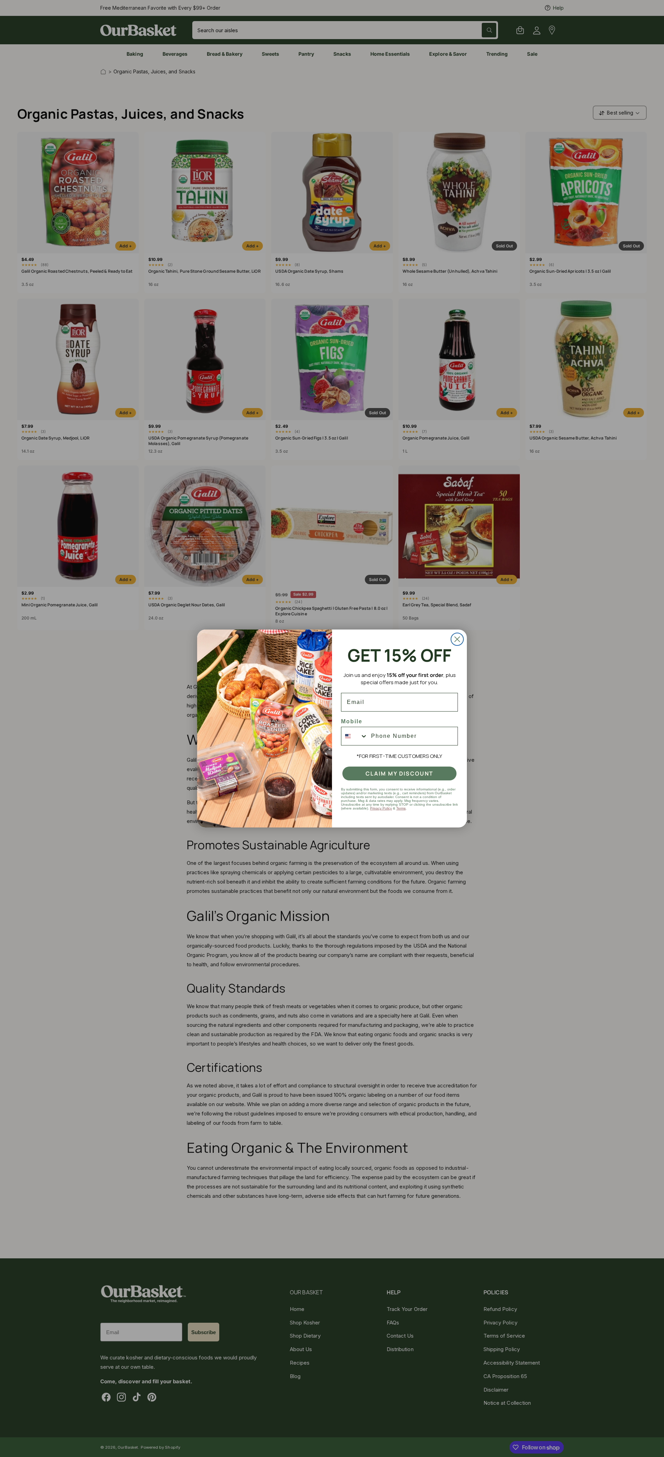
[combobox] (354, 736)
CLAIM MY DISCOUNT (399, 773)
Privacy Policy (381, 808)
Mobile (351, 721)
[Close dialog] (457, 639)
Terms (401, 808)
